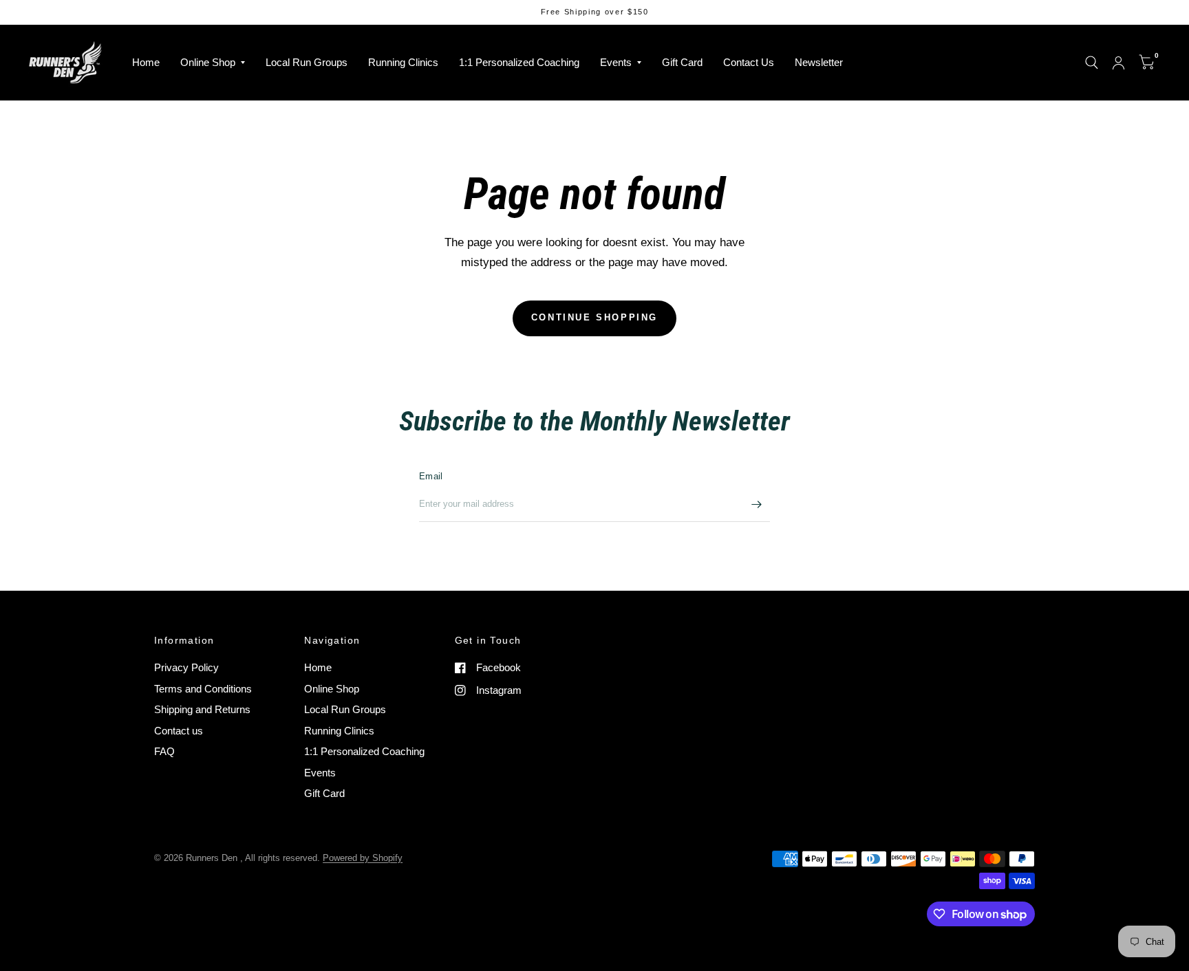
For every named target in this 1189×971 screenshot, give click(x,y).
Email (430, 476)
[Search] (1091, 62)
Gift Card (682, 62)
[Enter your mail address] (756, 504)
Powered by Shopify (363, 858)
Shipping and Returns (202, 709)
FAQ (164, 751)
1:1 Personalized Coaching (519, 62)
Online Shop (207, 62)
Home (146, 62)
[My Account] (1118, 62)
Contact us (178, 731)
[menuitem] (146, 62)
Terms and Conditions (203, 689)
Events (616, 62)
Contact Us (748, 62)
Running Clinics (403, 62)
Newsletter (819, 62)
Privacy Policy (186, 667)
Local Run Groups (306, 62)
